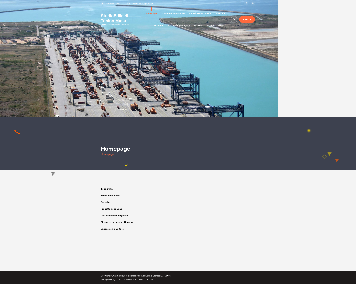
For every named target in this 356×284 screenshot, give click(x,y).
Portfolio (158, 25)
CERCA (247, 19)
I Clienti (198, 25)
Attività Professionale (200, 13)
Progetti (222, 25)
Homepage (151, 13)
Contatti (210, 25)
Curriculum (220, 13)
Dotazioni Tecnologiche (178, 25)
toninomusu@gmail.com (143, 3)
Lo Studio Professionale (173, 13)
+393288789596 (113, 3)
